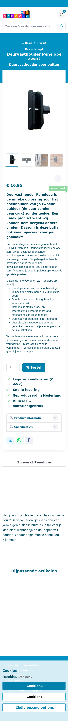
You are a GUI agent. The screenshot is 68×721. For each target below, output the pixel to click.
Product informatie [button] (28, 418)
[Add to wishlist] (58, 178)
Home (28, 43)
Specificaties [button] (23, 427)
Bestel (35, 367)
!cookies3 (34, 697)
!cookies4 (34, 686)
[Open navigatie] (52, 14)
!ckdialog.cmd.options (34, 707)
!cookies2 (25, 676)
